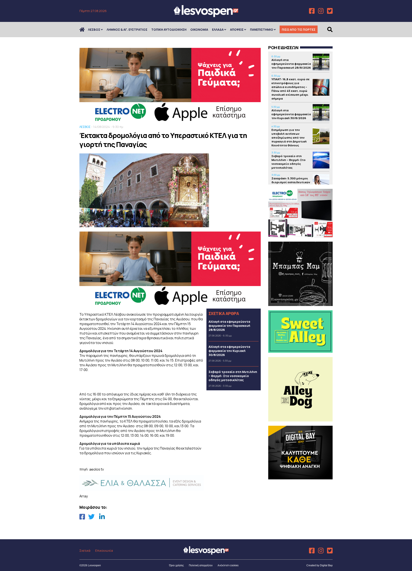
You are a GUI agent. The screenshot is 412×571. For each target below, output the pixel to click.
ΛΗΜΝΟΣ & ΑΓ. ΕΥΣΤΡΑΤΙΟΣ (127, 29)
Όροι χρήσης (176, 565)
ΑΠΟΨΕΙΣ (237, 29)
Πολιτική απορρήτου (201, 565)
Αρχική (84, 29)
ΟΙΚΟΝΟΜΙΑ (199, 29)
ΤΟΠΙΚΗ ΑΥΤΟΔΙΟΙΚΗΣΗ (168, 29)
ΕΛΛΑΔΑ (218, 29)
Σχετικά (84, 550)
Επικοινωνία (104, 550)
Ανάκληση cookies (228, 565)
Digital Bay (326, 565)
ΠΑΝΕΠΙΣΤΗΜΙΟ (261, 29)
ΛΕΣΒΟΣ (94, 29)
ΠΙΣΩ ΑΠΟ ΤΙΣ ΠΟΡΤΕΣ (298, 29)
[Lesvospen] (206, 15)
